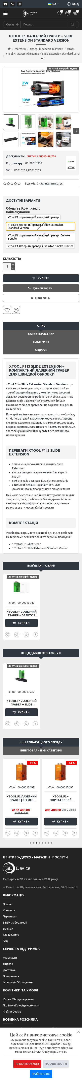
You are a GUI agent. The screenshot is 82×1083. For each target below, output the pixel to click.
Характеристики (41, 333)
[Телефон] (12, 4)
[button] (30, 843)
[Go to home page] (9, 48)
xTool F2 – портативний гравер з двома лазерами (60, 798)
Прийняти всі (41, 1074)
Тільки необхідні (27, 1063)
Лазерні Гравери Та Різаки (46, 49)
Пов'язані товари (41, 565)
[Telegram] (19, 4)
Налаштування (56, 1063)
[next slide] (76, 131)
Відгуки (41, 350)
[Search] (73, 24)
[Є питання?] (35, 634)
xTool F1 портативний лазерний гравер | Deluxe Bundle (39, 237)
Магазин (20, 49)
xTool (70, 49)
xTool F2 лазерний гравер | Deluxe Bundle (22, 798)
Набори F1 (41, 342)
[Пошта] (5, 4)
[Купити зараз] (26, 634)
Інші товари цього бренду (41, 742)
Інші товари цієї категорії (41, 750)
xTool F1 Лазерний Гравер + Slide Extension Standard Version (21, 702)
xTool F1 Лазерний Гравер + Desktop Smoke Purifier (40, 246)
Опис (41, 325)
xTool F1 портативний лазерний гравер (33, 217)
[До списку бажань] (7, 310)
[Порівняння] (16, 310)
